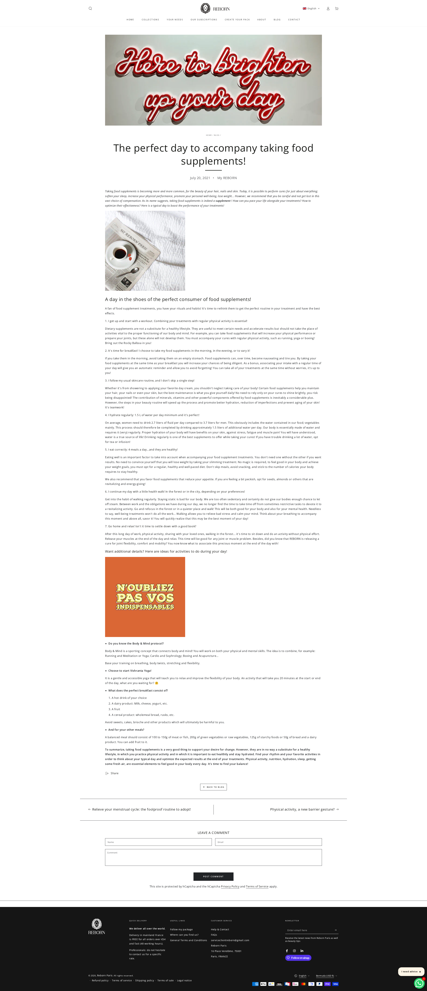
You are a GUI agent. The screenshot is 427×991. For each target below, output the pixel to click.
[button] (90, 8)
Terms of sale (165, 980)
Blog (216, 135)
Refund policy (100, 980)
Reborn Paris (219, 945)
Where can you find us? (184, 934)
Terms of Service (257, 886)
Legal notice (184, 980)
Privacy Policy (230, 886)
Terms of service (122, 980)
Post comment (213, 876)
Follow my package (181, 929)
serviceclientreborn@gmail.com (230, 940)
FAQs (214, 934)
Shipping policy (144, 980)
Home (209, 135)
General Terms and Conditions (188, 940)
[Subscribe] (337, 930)
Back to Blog (215, 787)
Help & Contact (220, 929)
